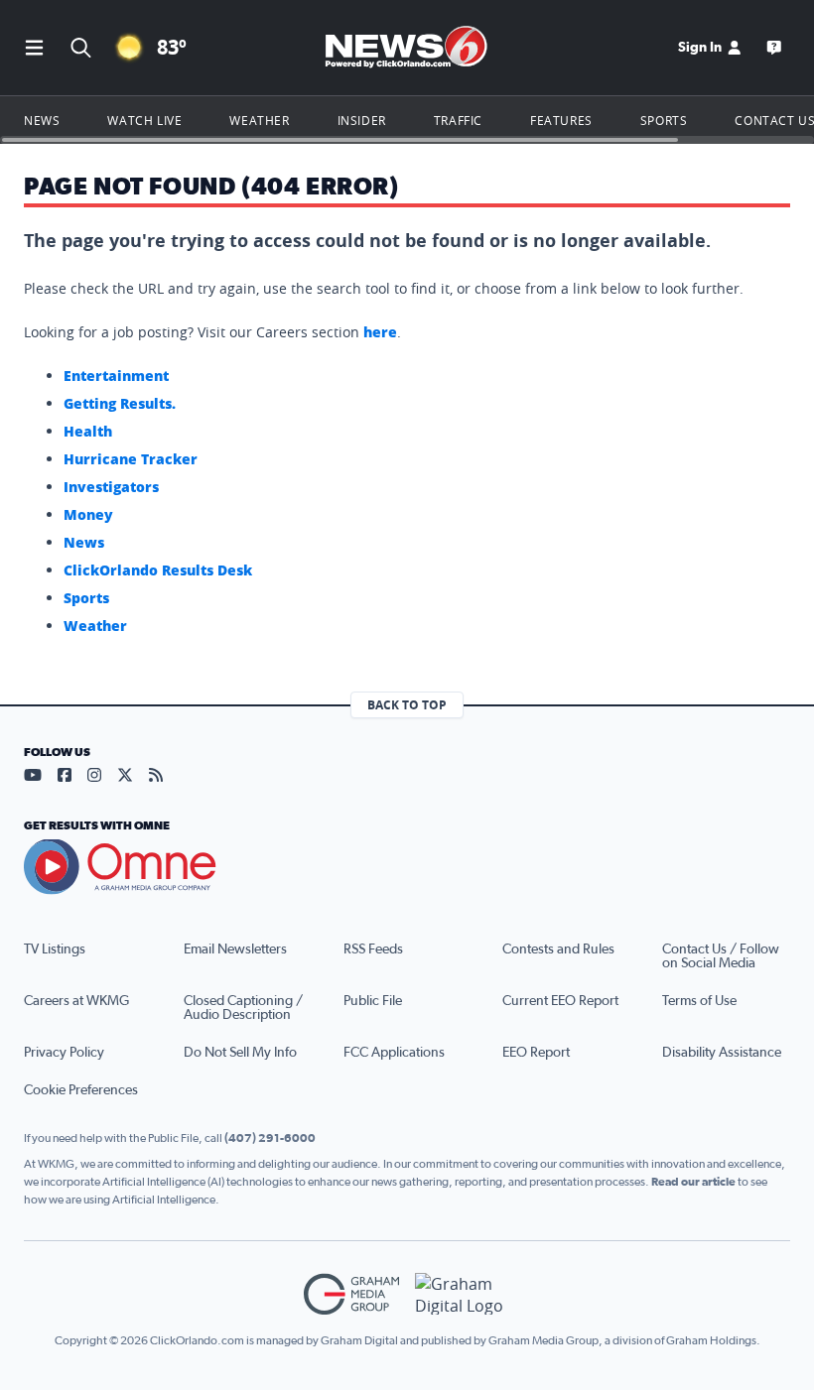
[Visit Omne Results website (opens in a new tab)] (407, 867)
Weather (259, 120)
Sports (664, 120)
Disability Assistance (721, 1053)
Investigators (111, 486)
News (42, 120)
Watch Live (144, 120)
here (380, 331)
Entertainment (116, 375)
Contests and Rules (558, 949)
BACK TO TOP (407, 704)
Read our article (693, 1182)
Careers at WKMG (76, 1001)
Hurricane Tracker (131, 458)
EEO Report (536, 1053)
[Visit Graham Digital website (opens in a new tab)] (462, 1294)
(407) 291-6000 (270, 1138)
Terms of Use (699, 1001)
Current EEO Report (560, 1001)
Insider (362, 120)
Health (88, 431)
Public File (372, 1001)
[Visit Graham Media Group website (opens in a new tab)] (351, 1294)
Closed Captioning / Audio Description (243, 1008)
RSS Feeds (373, 949)
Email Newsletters (235, 949)
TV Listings (54, 949)
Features (561, 120)
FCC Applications (394, 1053)
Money (88, 514)
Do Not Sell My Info (240, 1053)
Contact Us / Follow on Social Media (720, 956)
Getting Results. (120, 403)
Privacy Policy (64, 1053)
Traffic (458, 120)
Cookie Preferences (81, 1090)
